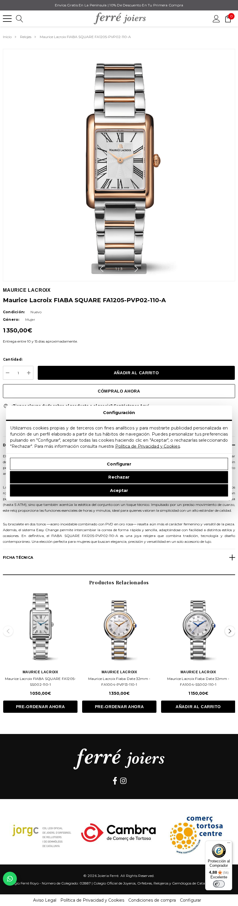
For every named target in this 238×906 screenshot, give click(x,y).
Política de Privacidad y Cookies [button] (92, 900)
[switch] (219, 883)
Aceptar (119, 490)
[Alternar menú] (7, 18)
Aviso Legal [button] (44, 900)
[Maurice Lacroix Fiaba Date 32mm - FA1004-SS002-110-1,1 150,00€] (198, 626)
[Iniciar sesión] (216, 18)
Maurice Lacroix (27, 290)
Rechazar (118, 477)
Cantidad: (12, 359)
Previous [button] (101, 268)
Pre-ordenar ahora (40, 706)
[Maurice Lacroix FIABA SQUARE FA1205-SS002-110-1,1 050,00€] (40, 626)
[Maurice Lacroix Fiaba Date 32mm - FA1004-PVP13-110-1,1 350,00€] (119, 626)
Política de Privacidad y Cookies (147, 446)
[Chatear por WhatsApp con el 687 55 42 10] (10, 879)
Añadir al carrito (198, 706)
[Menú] (228, 844)
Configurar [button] (190, 900)
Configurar (119, 463)
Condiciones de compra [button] (152, 900)
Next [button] (136, 268)
